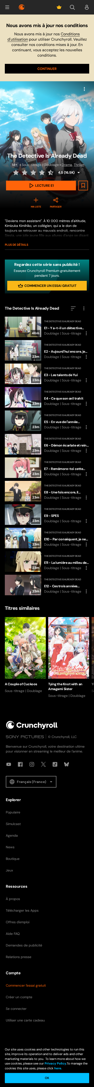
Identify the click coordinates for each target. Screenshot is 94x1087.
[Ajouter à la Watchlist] (83, 185)
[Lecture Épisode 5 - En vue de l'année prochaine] (47, 420)
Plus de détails (16, 245)
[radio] (16, 172)
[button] (7, 7)
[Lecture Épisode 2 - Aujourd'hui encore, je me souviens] (47, 350)
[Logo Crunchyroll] (21, 7)
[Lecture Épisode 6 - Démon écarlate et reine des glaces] (47, 444)
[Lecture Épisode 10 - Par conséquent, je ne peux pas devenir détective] (47, 538)
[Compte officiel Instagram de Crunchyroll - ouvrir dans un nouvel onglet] (32, 764)
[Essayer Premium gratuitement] (59, 7)
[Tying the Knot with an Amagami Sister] (68, 657)
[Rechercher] (72, 7)
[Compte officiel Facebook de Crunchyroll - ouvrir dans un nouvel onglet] (20, 764)
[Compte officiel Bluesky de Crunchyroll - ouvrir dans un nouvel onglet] (66, 764)
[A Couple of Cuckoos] (25, 655)
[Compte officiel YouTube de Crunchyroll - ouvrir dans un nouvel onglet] (8, 764)
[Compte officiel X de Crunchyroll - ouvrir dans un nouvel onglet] (43, 764)
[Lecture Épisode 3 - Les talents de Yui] (47, 374)
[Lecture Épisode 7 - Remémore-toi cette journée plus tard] (47, 467)
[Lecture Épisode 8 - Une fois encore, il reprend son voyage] (47, 491)
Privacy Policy (55, 1063)
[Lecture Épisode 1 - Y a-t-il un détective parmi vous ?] (47, 327)
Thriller (79, 165)
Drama (67, 165)
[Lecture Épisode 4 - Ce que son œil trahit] (47, 397)
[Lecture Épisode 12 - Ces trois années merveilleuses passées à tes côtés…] (47, 585)
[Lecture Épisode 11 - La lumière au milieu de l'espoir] (47, 561)
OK (47, 1078)
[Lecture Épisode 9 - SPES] (47, 514)
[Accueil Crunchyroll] (32, 725)
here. (58, 1068)
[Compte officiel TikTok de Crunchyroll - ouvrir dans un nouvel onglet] (55, 764)
